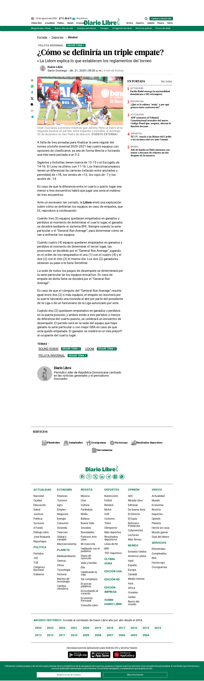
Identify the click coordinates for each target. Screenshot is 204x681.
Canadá (132, 574)
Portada (42, 37)
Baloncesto (111, 495)
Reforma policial (144, 28)
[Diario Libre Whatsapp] (121, 476)
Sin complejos (89, 579)
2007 (110, 635)
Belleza (85, 518)
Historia (61, 574)
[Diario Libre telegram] (108, 476)
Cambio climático (62, 587)
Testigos (104, 28)
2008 (98, 635)
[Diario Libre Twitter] (95, 476)
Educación (39, 505)
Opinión (150, 23)
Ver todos (166, 81)
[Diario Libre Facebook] (82, 476)
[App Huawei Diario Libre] (124, 654)
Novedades (87, 532)
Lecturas (133, 535)
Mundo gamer (160, 532)
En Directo (134, 514)
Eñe (83, 567)
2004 (145, 635)
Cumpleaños (159, 553)
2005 (134, 635)
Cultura (85, 505)
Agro (60, 505)
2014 (157, 628)
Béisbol (108, 505)
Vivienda (62, 527)
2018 (110, 628)
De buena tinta (136, 509)
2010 (74, 635)
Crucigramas (159, 567)
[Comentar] (32, 104)
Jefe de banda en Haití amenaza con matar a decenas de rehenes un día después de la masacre (150, 153)
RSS (154, 558)
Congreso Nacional (39, 568)
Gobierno (38, 574)
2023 (50, 628)
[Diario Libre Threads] (115, 476)
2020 (86, 628)
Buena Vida (87, 523)
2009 (86, 635)
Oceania (133, 592)
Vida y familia (89, 562)
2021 (74, 628)
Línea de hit (111, 543)
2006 (122, 635)
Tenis (107, 523)
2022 (62, 628)
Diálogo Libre (41, 532)
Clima (60, 565)
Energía (61, 518)
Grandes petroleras (86, 28)
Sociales (86, 527)
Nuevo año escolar (64, 28)
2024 (38, 628)
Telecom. (62, 532)
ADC (130, 495)
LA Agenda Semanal (122, 28)
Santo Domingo (57, 70)
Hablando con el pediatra (90, 550)
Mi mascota (88, 543)
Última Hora (36, 23)
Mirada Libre (135, 500)
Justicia (38, 514)
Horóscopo (158, 562)
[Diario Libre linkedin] (102, 476)
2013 (38, 635)
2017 (122, 628)
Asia (130, 583)
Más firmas (135, 539)
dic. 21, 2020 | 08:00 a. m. (86, 70)
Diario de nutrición (86, 557)
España (132, 565)
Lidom (89, 348)
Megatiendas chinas (41, 28)
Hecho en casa (160, 527)
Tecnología (63, 569)
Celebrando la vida (89, 573)
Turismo (62, 500)
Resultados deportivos (111, 538)
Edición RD (112, 579)
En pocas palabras (86, 585)
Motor (108, 509)
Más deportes (112, 532)
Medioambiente (66, 556)
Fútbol (108, 500)
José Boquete (41, 536)
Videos (170, 23)
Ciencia (61, 560)
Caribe (132, 597)
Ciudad (37, 500)
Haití (131, 560)
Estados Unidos (137, 551)
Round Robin (48, 348)
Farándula (86, 509)
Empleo (61, 509)
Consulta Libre (89, 605)
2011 (62, 635)
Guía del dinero (160, 536)
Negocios (62, 514)
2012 (50, 635)
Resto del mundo (133, 603)
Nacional (38, 495)
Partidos (38, 553)
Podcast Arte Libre (89, 538)
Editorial (133, 505)
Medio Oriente (136, 578)
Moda (84, 514)
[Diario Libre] (102, 21)
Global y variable (61, 538)
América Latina (137, 556)
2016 (134, 628)
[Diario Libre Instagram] (89, 476)
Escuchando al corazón (89, 592)
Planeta (160, 23)
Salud (36, 509)
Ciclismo (109, 518)
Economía (80, 23)
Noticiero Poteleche (134, 524)
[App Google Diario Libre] (78, 654)
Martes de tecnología (63, 580)
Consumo (62, 523)
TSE (35, 562)
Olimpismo (110, 527)
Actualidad (50, 23)
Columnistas (135, 530)
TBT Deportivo (113, 553)
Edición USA (137, 101)
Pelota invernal (52, 355)
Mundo (70, 23)
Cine (83, 500)
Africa (131, 587)
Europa (132, 569)
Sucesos (38, 523)
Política (60, 23)
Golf (106, 514)
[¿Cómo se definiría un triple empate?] (32, 86)
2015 (145, 628)
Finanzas (62, 495)
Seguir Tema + (75, 45)
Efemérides (158, 548)
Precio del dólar (163, 28)
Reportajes (39, 541)
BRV (106, 548)
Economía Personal (86, 599)
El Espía (132, 518)
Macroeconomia (66, 543)
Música (85, 495)
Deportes (140, 23)
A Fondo (38, 527)
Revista (129, 23)
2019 (98, 628)
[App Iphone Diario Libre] (100, 654)
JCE (35, 558)
